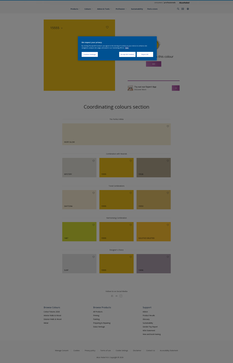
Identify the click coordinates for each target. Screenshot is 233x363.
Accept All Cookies (127, 54)
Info (126, 48)
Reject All (144, 54)
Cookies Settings (90, 54)
